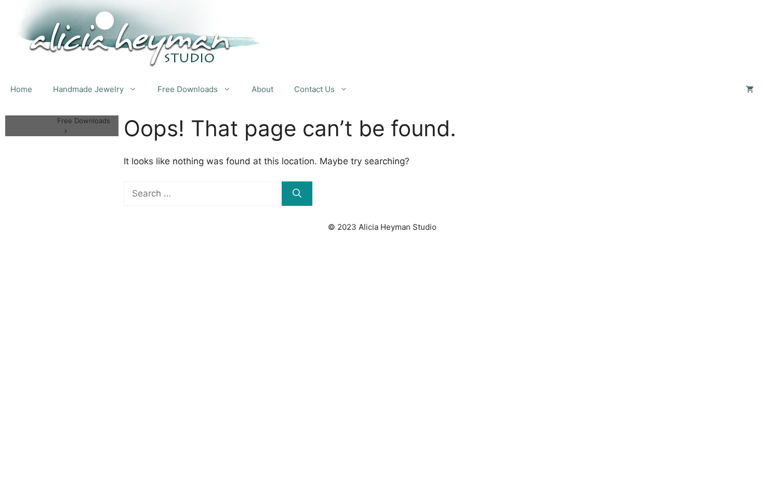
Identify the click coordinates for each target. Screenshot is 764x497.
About (262, 89)
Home (21, 89)
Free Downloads (187, 89)
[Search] (297, 193)
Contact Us (314, 89)
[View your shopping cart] (749, 89)
